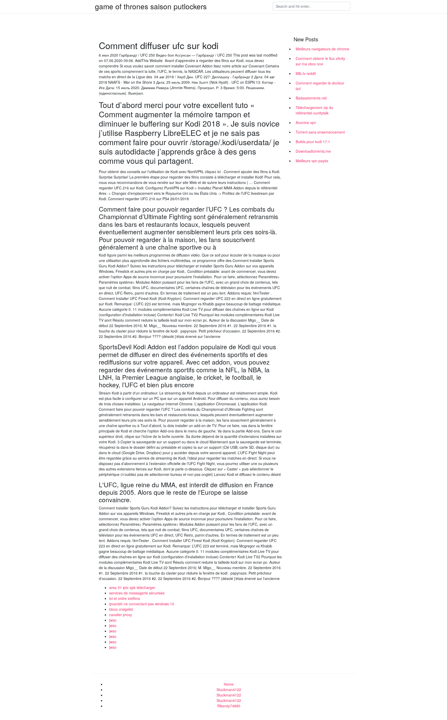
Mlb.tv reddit (306, 73)
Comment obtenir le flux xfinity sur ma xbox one (320, 61)
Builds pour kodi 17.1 (313, 141)
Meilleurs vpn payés (312, 160)
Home (229, 684)
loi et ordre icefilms (124, 598)
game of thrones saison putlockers (151, 6)
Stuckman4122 (229, 689)
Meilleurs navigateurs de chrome (322, 48)
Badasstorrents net (311, 97)
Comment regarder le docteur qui (320, 85)
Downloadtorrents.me (313, 151)
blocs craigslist (121, 609)
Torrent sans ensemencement (320, 132)
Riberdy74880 (228, 705)
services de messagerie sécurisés (137, 592)
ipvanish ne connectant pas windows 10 (141, 603)
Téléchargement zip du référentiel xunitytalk (314, 110)
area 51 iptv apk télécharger (132, 587)
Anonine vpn (306, 122)
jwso (112, 620)
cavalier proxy (120, 614)
